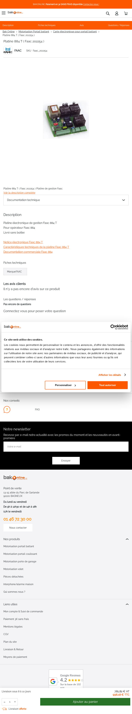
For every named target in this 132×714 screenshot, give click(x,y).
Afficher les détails (109, 374)
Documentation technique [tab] (23, 200)
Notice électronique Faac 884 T (23, 242)
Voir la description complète (19, 192)
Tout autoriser (107, 385)
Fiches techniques (47, 25)
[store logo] (15, 13)
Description (8, 25)
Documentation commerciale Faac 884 (28, 252)
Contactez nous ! (91, 4)
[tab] (66, 539)
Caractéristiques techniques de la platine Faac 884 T (36, 247)
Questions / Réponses (118, 25)
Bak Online (9, 31)
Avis (82, 25)
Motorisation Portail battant (34, 31)
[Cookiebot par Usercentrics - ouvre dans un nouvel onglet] (113, 327)
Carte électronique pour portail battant (75, 31)
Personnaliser (63, 385)
